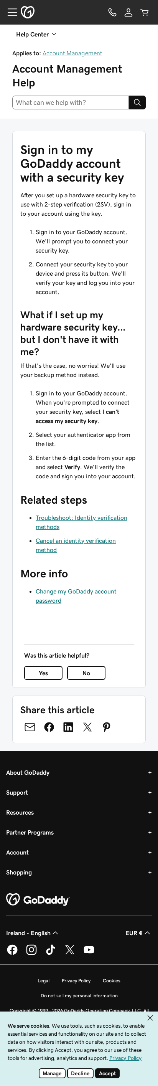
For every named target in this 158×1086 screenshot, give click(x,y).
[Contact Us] (112, 12)
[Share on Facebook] (49, 727)
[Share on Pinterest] (106, 727)
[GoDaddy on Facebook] (12, 953)
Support (17, 792)
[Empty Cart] (144, 12)
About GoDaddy (27, 772)
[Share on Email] (30, 727)
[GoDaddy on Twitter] (70, 953)
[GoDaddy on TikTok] (50, 953)
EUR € (134, 933)
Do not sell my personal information (79, 995)
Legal (43, 980)
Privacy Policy (76, 980)
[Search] (137, 102)
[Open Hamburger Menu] (9, 12)
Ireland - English (28, 933)
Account (17, 852)
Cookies (111, 980)
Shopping (19, 872)
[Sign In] (128, 12)
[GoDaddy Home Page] (38, 899)
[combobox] (70, 102)
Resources (20, 812)
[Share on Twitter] (87, 727)
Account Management (72, 53)
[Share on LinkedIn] (68, 727)
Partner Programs (30, 832)
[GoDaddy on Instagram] (31, 953)
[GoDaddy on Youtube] (89, 953)
